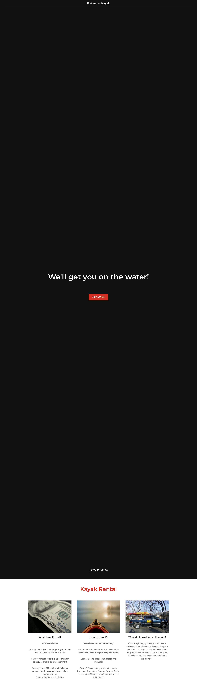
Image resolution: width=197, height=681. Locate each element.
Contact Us (98, 297)
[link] (98, 3)
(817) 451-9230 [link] (98, 570)
